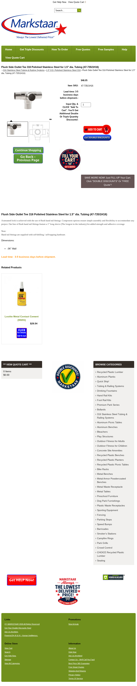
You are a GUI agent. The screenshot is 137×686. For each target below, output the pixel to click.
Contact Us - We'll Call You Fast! (81, 660)
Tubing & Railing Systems (110, 386)
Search (7, 652)
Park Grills (102, 543)
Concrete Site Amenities (109, 450)
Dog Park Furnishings (108, 500)
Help (124, 49)
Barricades (102, 529)
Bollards (101, 409)
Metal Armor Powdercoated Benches (111, 480)
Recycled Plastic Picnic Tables (113, 464)
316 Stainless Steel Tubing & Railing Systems (23, 70)
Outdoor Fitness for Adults (111, 441)
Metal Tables (103, 491)
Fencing (101, 515)
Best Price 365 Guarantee (79, 663)
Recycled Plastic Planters (110, 460)
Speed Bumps (104, 524)
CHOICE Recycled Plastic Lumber (110, 554)
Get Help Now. (60, 2)
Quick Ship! (103, 381)
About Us (72, 648)
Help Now (72, 652)
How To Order (60, 49)
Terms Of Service (75, 678)
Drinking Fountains (107, 390)
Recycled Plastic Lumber (110, 372)
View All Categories (12, 663)
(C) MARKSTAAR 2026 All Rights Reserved (22, 624)
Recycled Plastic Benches (110, 455)
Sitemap (8, 660)
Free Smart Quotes (76, 667)
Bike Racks (103, 469)
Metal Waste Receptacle (110, 486)
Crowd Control (104, 547)
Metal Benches (105, 474)
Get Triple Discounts (32, 49)
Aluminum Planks (106, 376)
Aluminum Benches (107, 427)
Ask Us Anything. (11, 632)
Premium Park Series (108, 404)
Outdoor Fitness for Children (112, 445)
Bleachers (102, 431)
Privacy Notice (74, 675)
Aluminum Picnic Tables (109, 422)
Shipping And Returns (77, 671)
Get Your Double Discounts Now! (18, 628)
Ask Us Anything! (75, 656)
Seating (101, 560)
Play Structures (105, 436)
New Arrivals (73, 624)
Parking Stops (104, 519)
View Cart (8, 648)
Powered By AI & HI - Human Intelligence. (21, 635)
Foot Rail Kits (104, 400)
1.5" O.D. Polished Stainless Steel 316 (63, 70)
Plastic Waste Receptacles (111, 505)
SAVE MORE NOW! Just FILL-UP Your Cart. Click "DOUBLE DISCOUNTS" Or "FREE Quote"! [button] (108, 181)
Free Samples (106, 49)
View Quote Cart (77, 2)
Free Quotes (83, 49)
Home (8, 49)
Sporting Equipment (107, 510)
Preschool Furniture (107, 496)
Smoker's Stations (106, 533)
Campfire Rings (105, 538)
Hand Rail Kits (104, 395)
